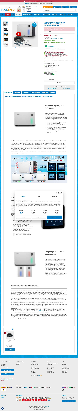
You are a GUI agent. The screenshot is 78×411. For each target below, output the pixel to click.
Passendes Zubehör (8, 329)
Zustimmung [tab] (23, 196)
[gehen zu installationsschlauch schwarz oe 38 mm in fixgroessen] (10, 341)
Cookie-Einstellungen (50, 372)
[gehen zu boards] (74, 388)
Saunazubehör (64, 372)
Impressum (49, 361)
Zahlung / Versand (34, 367)
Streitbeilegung (49, 369)
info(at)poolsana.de (53, 88)
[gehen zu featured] (67, 388)
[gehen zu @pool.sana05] (63, 390)
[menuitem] (60, 9)
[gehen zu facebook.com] (63, 388)
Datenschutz (49, 365)
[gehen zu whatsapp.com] (70, 388)
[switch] (33, 213)
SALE (63, 361)
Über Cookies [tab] (54, 196)
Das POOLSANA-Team (35, 364)
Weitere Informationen (50, 46)
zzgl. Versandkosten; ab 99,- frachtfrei (57, 38)
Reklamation (33, 369)
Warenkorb (18, 364)
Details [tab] (39, 196)
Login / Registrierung (19, 361)
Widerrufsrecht (49, 364)
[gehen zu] (15, 47)
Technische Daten (26, 92)
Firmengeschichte (34, 363)
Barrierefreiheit (49, 371)
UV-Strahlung (41, 310)
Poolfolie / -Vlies (65, 371)
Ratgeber (32, 371)
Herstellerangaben (17, 92)
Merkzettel (18, 363)
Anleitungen (33, 372)
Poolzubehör (64, 369)
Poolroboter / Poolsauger (66, 365)
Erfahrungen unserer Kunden (36, 365)
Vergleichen (52, 79)
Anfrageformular (67, 88)
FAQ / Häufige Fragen (35, 368)
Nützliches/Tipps (45, 92)
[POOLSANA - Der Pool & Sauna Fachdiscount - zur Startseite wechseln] (8, 9)
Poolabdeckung (64, 367)
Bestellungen (18, 365)
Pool (63, 363)
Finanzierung (52, 92)
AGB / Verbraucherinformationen (52, 363)
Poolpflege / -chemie (65, 368)
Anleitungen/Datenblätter (35, 92)
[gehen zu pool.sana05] (65, 388)
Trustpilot (2, 397)
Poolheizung (64, 364)
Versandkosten (46, 406)
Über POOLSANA (34, 361)
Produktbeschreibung (8, 92)
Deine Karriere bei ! (36, 375)
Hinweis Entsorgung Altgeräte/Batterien (50, 368)
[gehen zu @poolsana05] (72, 388)
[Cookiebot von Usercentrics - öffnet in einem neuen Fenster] (57, 193)
